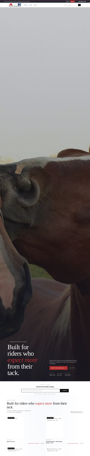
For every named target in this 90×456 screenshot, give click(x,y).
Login (67, 1)
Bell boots (45, 393)
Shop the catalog (57, 368)
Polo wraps (54, 393)
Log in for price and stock (33, 443)
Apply (72, 1)
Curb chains (40, 393)
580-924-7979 (82, 1)
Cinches (49, 393)
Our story (72, 367)
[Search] (79, 5)
